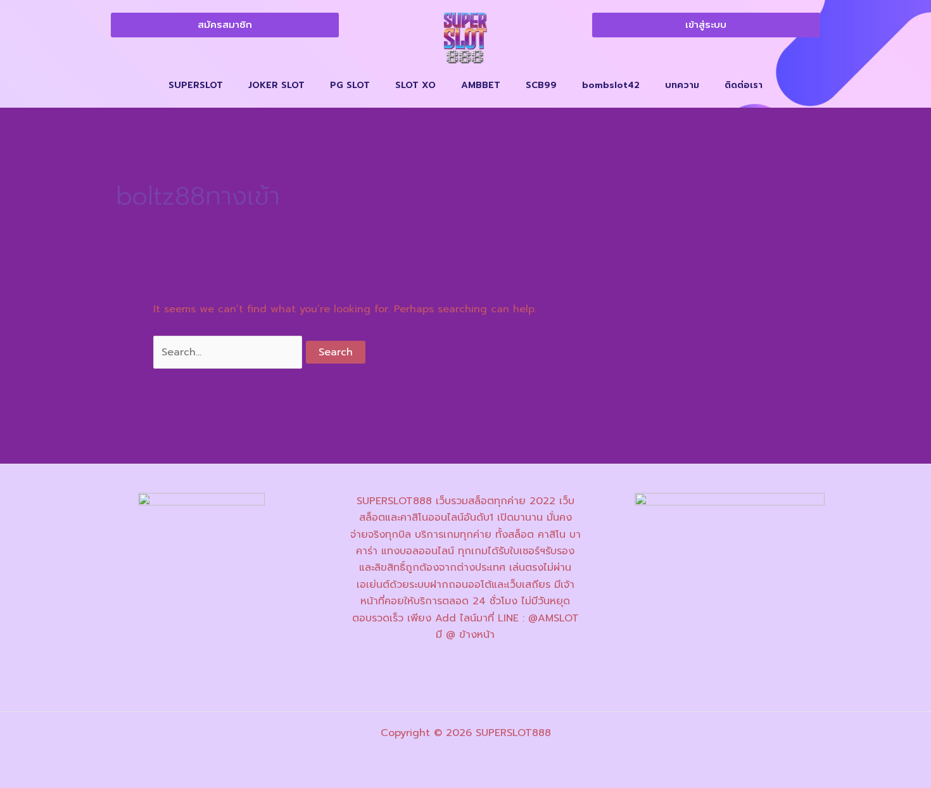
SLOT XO (415, 85)
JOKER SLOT (276, 85)
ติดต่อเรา (744, 85)
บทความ (682, 85)
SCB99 (541, 85)
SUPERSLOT (195, 85)
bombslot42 (611, 85)
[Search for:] (229, 352)
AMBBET (480, 85)
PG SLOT (350, 85)
